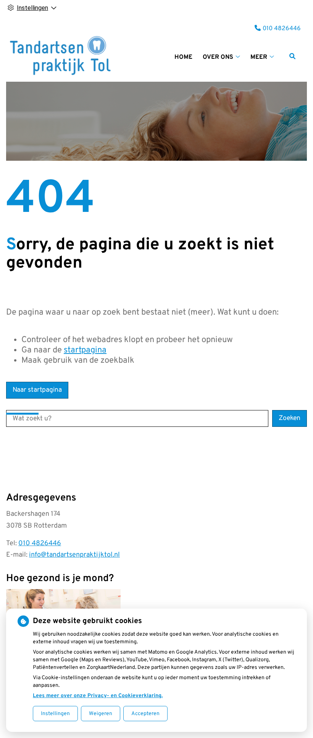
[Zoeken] (292, 56)
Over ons (218, 57)
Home (183, 57)
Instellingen (55, 714)
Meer (258, 57)
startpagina (85, 350)
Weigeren (100, 714)
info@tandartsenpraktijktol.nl (74, 555)
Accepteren (145, 714)
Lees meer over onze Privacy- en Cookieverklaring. (98, 696)
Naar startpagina (37, 390)
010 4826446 (39, 543)
